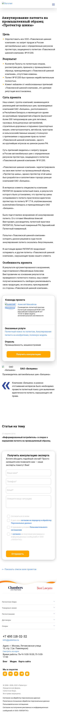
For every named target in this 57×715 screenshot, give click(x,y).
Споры (5, 626)
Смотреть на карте (11, 651)
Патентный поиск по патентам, (20, 331)
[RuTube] (16, 674)
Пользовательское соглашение (15, 704)
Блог (5, 661)
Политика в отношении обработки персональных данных (26, 701)
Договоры (6, 620)
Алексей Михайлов (27, 304)
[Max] (5, 674)
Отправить (17, 553)
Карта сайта (25, 661)
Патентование (8, 614)
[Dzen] (27, 674)
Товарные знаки (9, 608)
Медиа (13, 661)
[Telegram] (21, 674)
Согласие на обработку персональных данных (21, 698)
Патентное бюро (9, 602)
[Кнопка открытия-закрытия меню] (53, 4)
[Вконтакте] (10, 674)
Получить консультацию (28, 354)
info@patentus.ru (11, 640)
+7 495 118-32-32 (15, 636)
